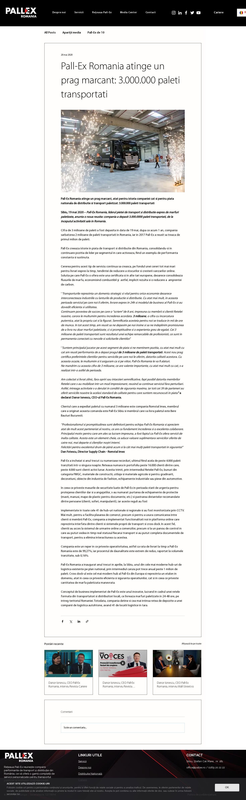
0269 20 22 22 (216, 767)
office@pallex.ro (196, 767)
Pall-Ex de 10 (96, 32)
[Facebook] (186, 12)
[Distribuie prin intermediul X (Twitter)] (70, 621)
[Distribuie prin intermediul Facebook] (62, 621)
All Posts (50, 32)
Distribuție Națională (90, 773)
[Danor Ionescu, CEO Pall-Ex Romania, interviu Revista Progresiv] (123, 663)
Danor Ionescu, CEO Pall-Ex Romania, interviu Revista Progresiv (118, 685)
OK (227, 787)
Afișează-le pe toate (191, 644)
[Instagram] (173, 12)
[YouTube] (198, 12)
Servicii (82, 761)
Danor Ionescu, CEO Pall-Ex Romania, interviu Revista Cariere (68, 685)
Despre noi (84, 767)
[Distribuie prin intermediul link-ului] (87, 621)
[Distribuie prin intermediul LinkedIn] (78, 621)
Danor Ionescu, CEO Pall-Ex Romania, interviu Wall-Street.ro (175, 685)
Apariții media (71, 32)
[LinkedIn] (179, 12)
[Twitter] (192, 12)
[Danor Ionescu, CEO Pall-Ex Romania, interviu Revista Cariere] (69, 663)
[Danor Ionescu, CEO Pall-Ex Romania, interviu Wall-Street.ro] (177, 663)
